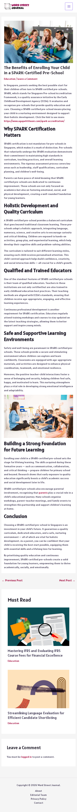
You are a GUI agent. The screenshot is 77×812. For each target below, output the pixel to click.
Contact (38, 802)
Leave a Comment (27, 78)
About (38, 790)
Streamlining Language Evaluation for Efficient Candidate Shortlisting (36, 715)
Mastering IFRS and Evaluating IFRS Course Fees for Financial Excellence (35, 653)
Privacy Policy (38, 798)
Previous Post (12, 580)
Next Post (67, 580)
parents (43, 492)
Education (9, 78)
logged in (26, 756)
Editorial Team (38, 795)
